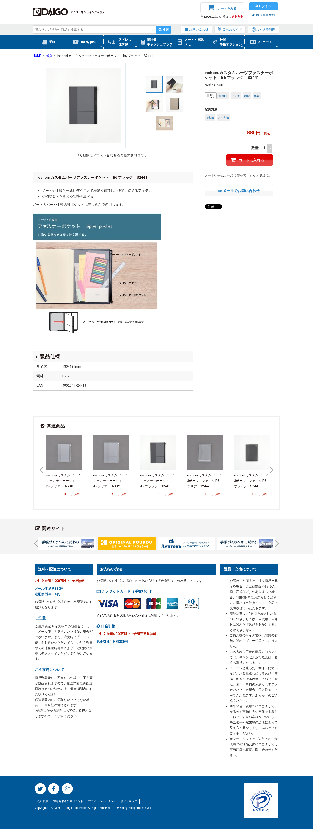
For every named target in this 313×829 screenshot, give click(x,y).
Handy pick (88, 42)
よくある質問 (265, 29)
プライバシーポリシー (102, 801)
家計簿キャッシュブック (160, 42)
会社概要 (42, 801)
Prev (43, 470)
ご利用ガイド (232, 29)
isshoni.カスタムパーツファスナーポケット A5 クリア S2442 (110, 480)
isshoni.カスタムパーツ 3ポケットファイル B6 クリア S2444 (204, 480)
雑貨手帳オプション (231, 42)
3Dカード (265, 42)
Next (270, 470)
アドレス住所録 (124, 42)
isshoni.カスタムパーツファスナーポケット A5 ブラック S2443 (157, 480)
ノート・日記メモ (194, 42)
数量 (255, 148)
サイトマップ (129, 801)
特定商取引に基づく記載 (68, 801)
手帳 (52, 42)
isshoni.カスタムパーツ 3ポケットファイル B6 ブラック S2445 (251, 480)
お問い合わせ (199, 29)
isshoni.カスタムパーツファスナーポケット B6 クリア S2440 (63, 480)
